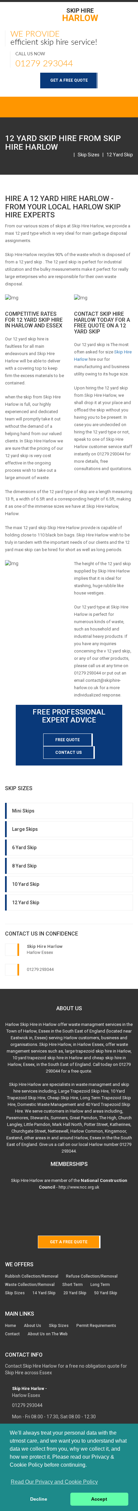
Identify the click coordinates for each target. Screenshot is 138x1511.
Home (10, 1325)
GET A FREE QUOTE (69, 80)
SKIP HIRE (80, 14)
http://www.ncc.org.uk (79, 1187)
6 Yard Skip (24, 847)
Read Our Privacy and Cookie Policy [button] (54, 1482)
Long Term (100, 1284)
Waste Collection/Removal (30, 1284)
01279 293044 (44, 63)
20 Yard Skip (74, 1293)
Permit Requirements (96, 1325)
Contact (12, 1334)
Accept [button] (99, 1499)
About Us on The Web (47, 1334)
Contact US (68, 752)
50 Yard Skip (105, 1293)
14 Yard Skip (44, 1293)
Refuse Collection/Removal (92, 1276)
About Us (32, 1325)
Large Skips (25, 829)
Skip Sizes (88, 154)
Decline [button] (38, 1499)
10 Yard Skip (25, 884)
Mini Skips (23, 811)
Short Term (72, 1284)
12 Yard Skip (120, 154)
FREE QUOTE (67, 739)
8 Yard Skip (24, 866)
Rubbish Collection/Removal (31, 1276)
